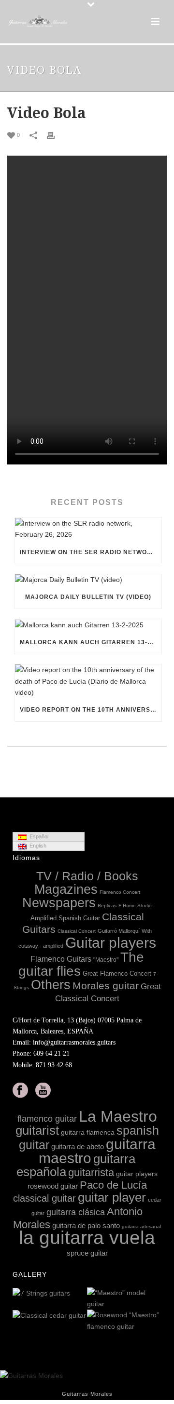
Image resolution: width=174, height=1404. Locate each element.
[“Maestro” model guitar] (153, 1299)
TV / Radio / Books (87, 876)
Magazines (66, 889)
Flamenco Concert (120, 892)
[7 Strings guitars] (79, 1293)
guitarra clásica (75, 1212)
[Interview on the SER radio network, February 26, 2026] (88, 529)
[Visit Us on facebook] (20, 1091)
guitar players (137, 1174)
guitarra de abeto (77, 1146)
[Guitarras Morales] (38, 21)
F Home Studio (135, 905)
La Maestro (118, 1116)
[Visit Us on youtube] (43, 1091)
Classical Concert (77, 931)
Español (37, 836)
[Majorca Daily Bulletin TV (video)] (88, 580)
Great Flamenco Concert (117, 973)
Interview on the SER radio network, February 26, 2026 (90, 552)
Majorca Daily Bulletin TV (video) (88, 597)
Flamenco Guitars (60, 958)
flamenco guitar (47, 1119)
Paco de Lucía (113, 1185)
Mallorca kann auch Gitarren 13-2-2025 (90, 642)
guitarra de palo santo (86, 1225)
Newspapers (59, 903)
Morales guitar (105, 985)
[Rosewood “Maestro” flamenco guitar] (153, 1321)
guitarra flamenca (88, 1132)
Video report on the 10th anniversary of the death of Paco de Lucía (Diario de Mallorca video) (90, 709)
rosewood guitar (53, 1186)
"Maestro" (105, 959)
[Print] (55, 134)
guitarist (37, 1130)
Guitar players (110, 943)
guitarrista (91, 1172)
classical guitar (44, 1198)
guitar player (112, 1197)
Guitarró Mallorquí (119, 931)
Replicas (107, 905)
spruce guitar (87, 1253)
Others (51, 985)
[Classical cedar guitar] (79, 1316)
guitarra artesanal (141, 1226)
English (36, 845)
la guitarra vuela (87, 1237)
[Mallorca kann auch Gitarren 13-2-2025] (88, 625)
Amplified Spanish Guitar (65, 918)
